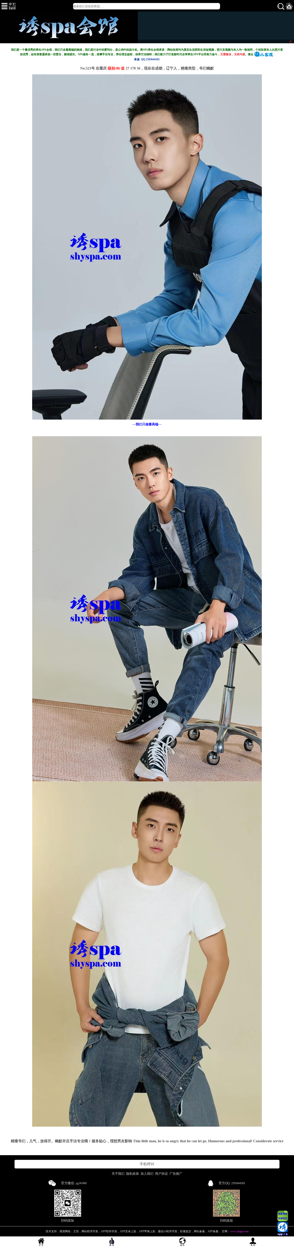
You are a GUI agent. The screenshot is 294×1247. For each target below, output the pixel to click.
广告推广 (176, 1173)
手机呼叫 (147, 1164)
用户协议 (161, 1173)
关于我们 (118, 1173)
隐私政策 (132, 1173)
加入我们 (147, 1173)
